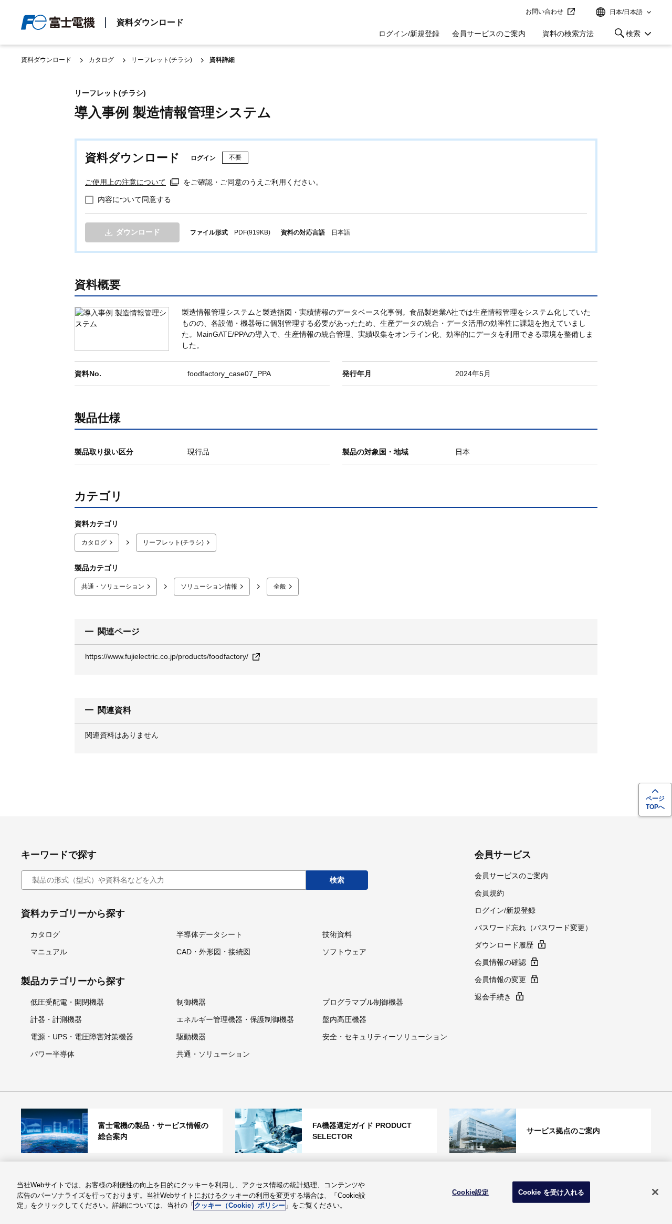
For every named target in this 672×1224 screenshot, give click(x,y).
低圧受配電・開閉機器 (67, 1002)
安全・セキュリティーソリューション (384, 1037)
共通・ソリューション (112, 586)
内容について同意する (134, 199)
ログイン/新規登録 (409, 33)
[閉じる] (655, 1192)
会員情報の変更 (500, 979)
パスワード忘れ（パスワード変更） (533, 927)
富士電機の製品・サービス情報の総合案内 (122, 1131)
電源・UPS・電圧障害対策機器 (81, 1037)
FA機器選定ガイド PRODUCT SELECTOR (336, 1131)
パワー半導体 (52, 1054)
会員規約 (489, 893)
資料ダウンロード (150, 22)
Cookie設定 (470, 1192)
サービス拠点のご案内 (550, 1131)
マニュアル (48, 952)
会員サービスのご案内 (489, 33)
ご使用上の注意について (125, 182)
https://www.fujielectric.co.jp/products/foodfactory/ (166, 656)
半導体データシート (209, 934)
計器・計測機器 (56, 1019)
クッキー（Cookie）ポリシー (239, 1205)
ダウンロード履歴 (504, 945)
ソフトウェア (344, 952)
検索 (625, 35)
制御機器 (191, 1002)
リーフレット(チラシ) (161, 59)
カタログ (101, 59)
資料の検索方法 (568, 33)
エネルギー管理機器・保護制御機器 (235, 1019)
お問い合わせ (544, 11)
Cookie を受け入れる (551, 1192)
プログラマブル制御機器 (362, 1002)
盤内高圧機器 (344, 1019)
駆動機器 (191, 1037)
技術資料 (337, 934)
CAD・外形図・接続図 (213, 952)
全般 (280, 586)
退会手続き (493, 997)
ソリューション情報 (209, 586)
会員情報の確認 (500, 962)
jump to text (514, 12)
